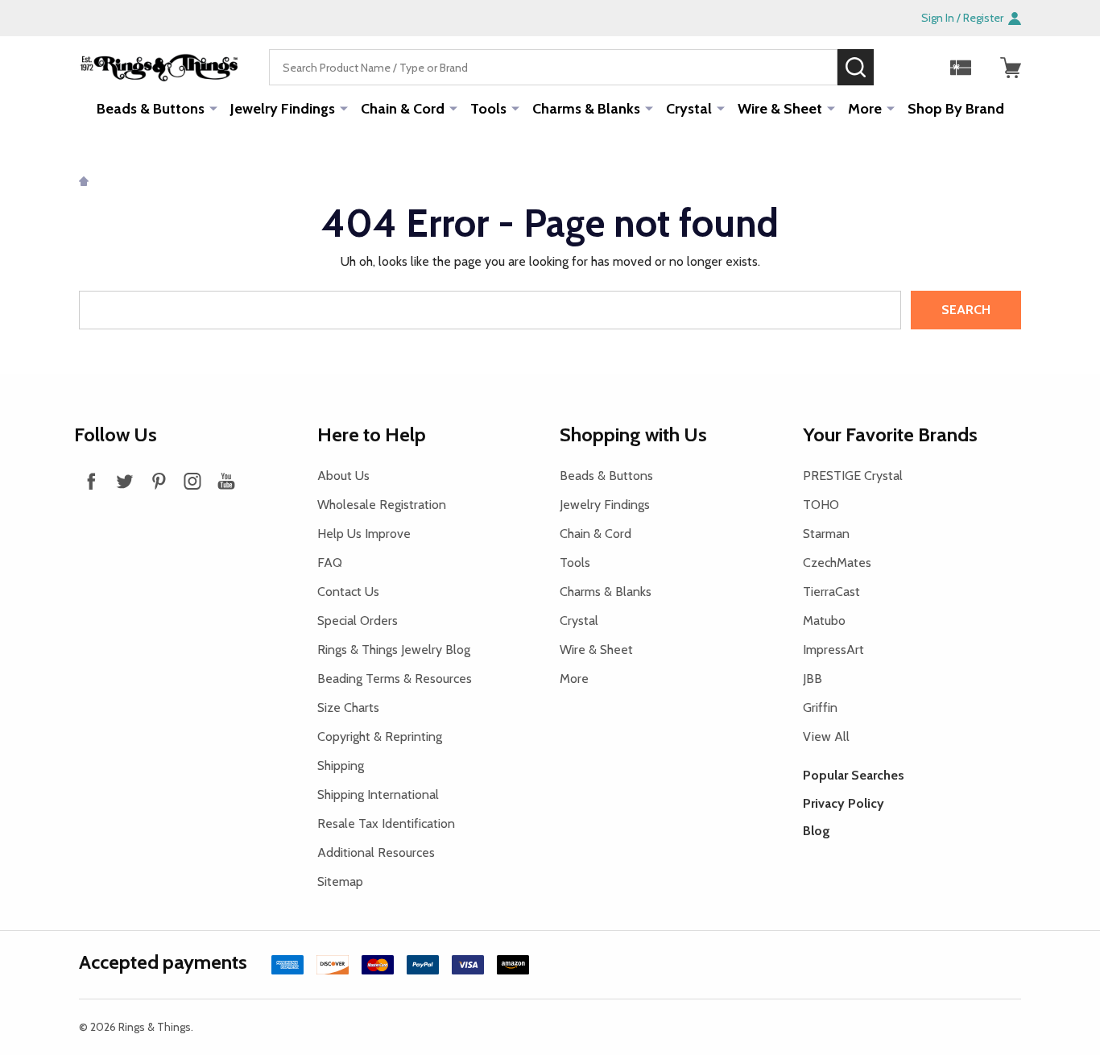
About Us (343, 475)
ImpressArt (833, 649)
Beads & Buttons (151, 109)
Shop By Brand (956, 109)
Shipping (340, 765)
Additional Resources (376, 852)
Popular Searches (853, 775)
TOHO (821, 504)
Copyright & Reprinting (379, 736)
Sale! (898, 67)
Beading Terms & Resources (394, 678)
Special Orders (357, 620)
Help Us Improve (364, 533)
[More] (213, 107)
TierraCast (831, 591)
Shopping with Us (633, 434)
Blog (816, 830)
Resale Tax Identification (386, 823)
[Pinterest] (159, 480)
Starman (826, 533)
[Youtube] (226, 480)
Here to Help (371, 434)
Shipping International (378, 794)
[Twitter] (125, 480)
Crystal (689, 109)
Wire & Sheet (780, 109)
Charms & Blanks (586, 109)
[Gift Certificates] (960, 67)
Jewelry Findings (282, 109)
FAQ (329, 562)
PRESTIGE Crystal (853, 475)
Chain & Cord (403, 109)
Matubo (824, 620)
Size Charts (348, 707)
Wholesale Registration (381, 504)
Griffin (820, 707)
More (865, 109)
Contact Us (348, 591)
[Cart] (1010, 67)
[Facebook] (91, 480)
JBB (812, 678)
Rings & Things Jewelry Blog (393, 649)
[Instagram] (192, 480)
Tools (488, 109)
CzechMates (837, 562)
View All (826, 736)
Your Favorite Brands (890, 434)
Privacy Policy (843, 803)
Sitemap (340, 881)
